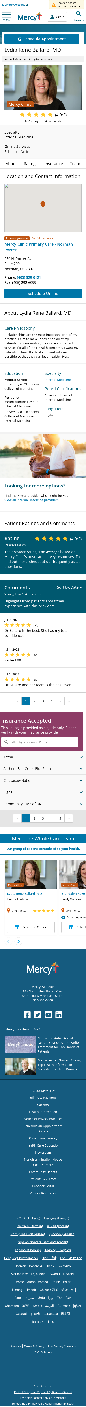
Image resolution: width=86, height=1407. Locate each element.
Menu (6, 20)
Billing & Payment (43, 1097)
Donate (43, 1131)
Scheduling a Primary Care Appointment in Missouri (43, 1403)
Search (79, 20)
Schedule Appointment (44, 39)
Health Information (43, 1112)
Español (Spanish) (28, 1250)
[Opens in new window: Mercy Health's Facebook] (27, 1014)
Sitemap (15, 1346)
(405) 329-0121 (29, 277)
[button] (43, 204)
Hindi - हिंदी (49, 1258)
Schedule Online (43, 293)
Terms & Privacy (34, 1346)
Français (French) (56, 1218)
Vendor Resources (43, 1193)
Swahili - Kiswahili (62, 1274)
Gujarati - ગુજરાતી (28, 1313)
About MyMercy (43, 1090)
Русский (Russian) (62, 1234)
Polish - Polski (61, 1282)
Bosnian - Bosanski (28, 1266)
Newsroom (43, 1152)
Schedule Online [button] (34, 927)
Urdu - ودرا (45, 1298)
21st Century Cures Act (62, 1346)
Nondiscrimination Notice (43, 1159)
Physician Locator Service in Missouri (43, 1397)
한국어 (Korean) (58, 1226)
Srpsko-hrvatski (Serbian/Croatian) (43, 1242)
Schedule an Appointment (43, 1126)
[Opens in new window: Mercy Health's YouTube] (48, 1014)
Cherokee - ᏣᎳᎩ (17, 1306)
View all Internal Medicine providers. (32, 500)
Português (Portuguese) (28, 1234)
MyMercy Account (13, 4)
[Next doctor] (18, 941)
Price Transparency (43, 1138)
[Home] (30, 16)
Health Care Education (43, 1145)
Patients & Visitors (43, 1179)
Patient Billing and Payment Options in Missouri (43, 1392)
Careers (43, 1105)
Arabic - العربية (43, 1306)
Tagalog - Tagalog (58, 1250)
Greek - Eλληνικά (58, 1266)
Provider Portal (43, 1186)
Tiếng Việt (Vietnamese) (21, 1258)
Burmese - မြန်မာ (69, 1306)
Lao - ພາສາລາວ (71, 1258)
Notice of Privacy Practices (43, 1119)
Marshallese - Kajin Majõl (28, 1274)
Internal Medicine (15, 59)
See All (37, 1029)
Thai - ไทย (64, 1298)
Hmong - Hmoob (24, 1290)
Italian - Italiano (43, 1321)
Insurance (54, 163)
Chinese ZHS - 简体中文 (57, 1290)
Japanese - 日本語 (57, 1313)
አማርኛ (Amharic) (28, 1218)
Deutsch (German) (30, 1226)
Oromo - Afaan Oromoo (31, 1282)
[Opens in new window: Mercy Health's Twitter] (37, 1014)
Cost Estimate (43, 1165)
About (11, 163)
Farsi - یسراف (24, 1298)
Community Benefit (43, 1172)
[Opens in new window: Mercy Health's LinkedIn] (58, 1014)
